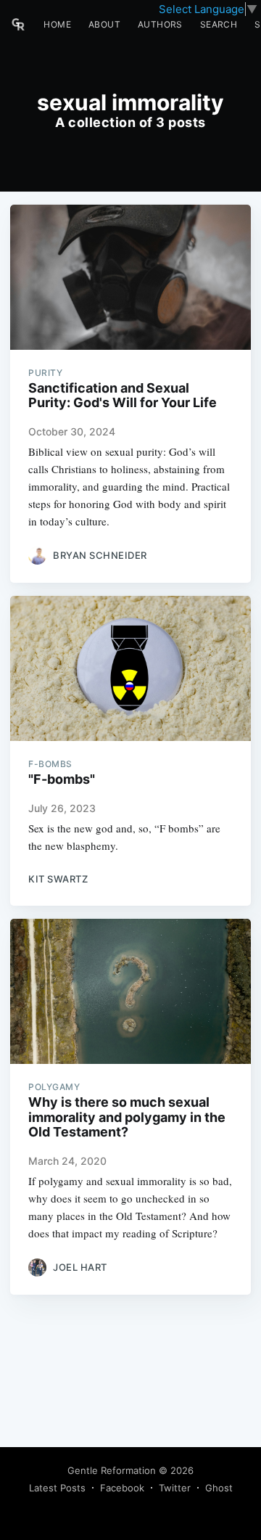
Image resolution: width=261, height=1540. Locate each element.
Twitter (175, 1488)
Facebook (122, 1488)
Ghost (219, 1488)
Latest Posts (57, 1488)
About (104, 24)
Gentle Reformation (111, 1470)
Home (57, 24)
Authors (160, 24)
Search (218, 24)
